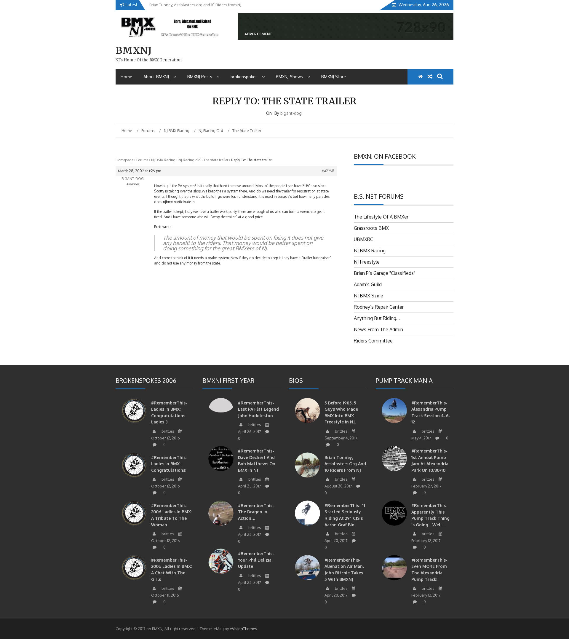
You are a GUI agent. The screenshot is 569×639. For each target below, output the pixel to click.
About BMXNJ (156, 76)
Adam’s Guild (368, 284)
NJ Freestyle (367, 262)
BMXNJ (133, 50)
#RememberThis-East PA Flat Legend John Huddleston (258, 409)
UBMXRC (363, 239)
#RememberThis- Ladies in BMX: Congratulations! (169, 464)
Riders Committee (373, 341)
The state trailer (216, 160)
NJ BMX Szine (368, 296)
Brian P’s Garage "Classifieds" (384, 273)
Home (126, 76)
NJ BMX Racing (163, 160)
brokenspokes (244, 76)
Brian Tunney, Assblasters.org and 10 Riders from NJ (345, 464)
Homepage (124, 160)
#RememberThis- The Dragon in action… (256, 512)
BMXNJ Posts (199, 76)
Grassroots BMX (371, 228)
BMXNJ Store (333, 76)
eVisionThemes (243, 628)
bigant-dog (291, 113)
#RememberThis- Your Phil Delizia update (256, 560)
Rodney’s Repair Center (379, 307)
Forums (142, 160)
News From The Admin (378, 329)
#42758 (328, 171)
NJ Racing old (189, 160)
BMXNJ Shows (289, 76)
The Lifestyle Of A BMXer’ (382, 217)
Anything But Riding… (377, 318)
